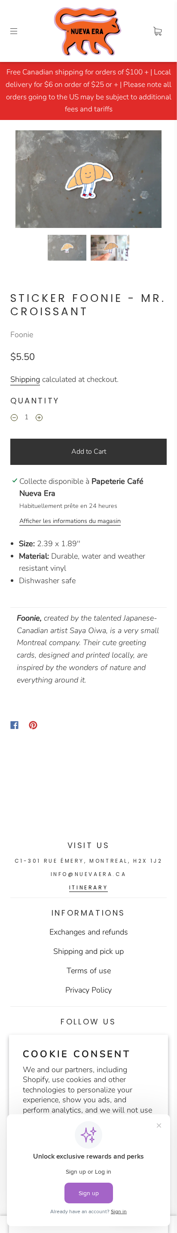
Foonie (21, 334)
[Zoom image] (88, 180)
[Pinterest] (33, 725)
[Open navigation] (19, 31)
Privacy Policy (88, 990)
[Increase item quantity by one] (39, 418)
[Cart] (157, 31)
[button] (30, 180)
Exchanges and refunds (88, 932)
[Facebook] (14, 725)
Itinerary (88, 887)
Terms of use (89, 970)
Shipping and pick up (88, 951)
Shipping (25, 379)
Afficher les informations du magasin (70, 521)
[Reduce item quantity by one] (14, 418)
